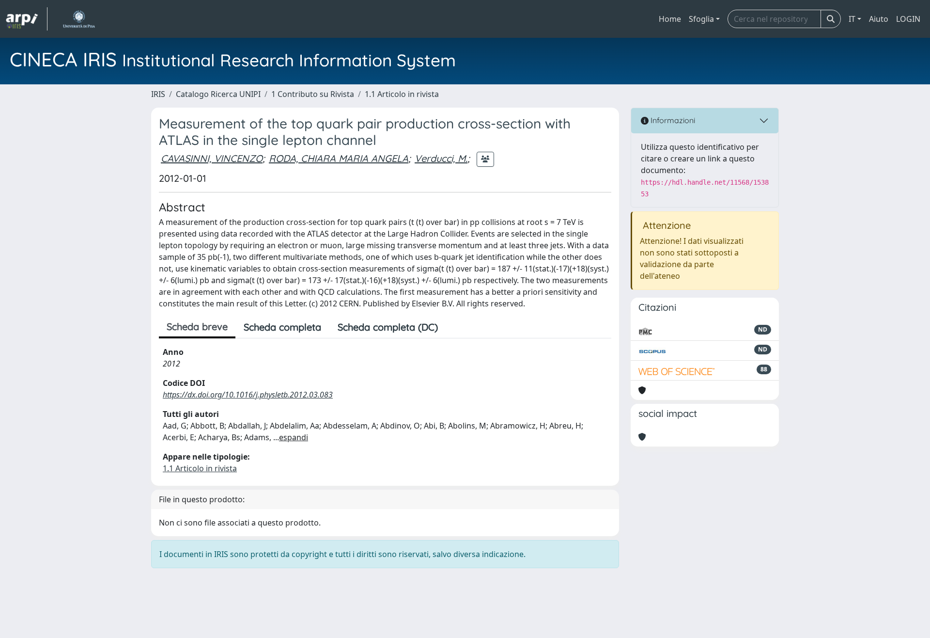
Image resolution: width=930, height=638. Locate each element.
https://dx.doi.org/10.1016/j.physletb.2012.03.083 (248, 394)
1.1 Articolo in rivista (402, 94)
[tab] (454, 327)
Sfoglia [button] (701, 19)
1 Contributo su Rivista (312, 94)
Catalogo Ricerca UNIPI (218, 94)
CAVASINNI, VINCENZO (212, 158)
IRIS (158, 94)
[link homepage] (26, 19)
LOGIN (908, 19)
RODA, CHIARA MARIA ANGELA (338, 158)
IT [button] (852, 19)
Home (670, 19)
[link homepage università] (78, 19)
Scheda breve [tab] (197, 326)
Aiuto (878, 19)
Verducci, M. (441, 158)
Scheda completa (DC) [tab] (388, 327)
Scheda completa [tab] (282, 327)
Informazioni (672, 120)
